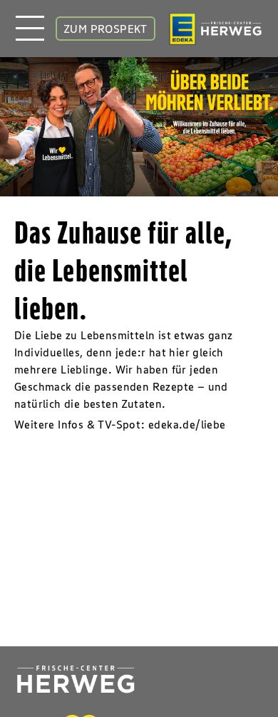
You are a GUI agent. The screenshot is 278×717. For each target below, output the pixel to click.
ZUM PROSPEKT (105, 28)
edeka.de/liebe (187, 424)
